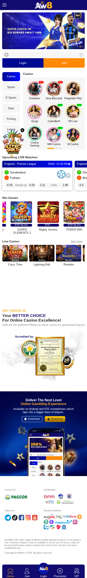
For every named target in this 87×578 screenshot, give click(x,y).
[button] (43, 30)
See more (77, 241)
